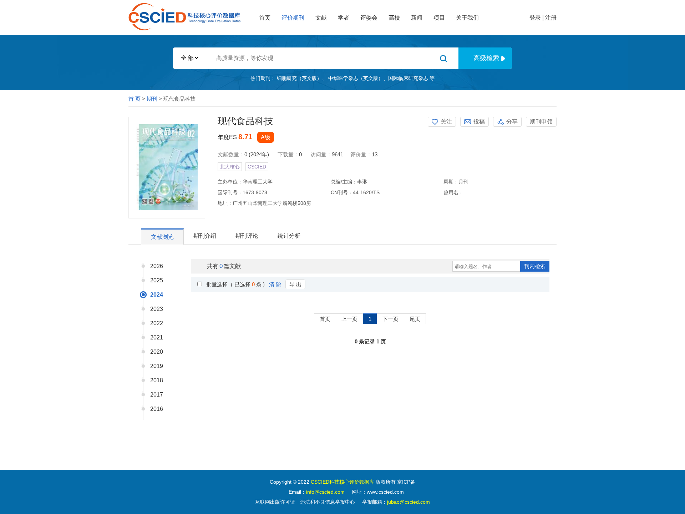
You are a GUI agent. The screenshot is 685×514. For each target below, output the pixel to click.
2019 (156, 366)
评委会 (368, 18)
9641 (337, 154)
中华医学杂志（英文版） (355, 78)
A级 (265, 137)
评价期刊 (292, 18)
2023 (156, 309)
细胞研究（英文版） (299, 78)
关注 (446, 122)
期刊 (152, 99)
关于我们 (467, 18)
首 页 (134, 99)
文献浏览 (162, 237)
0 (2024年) (256, 154)
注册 (551, 18)
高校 (394, 18)
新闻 (416, 18)
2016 (156, 409)
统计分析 (289, 236)
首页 (264, 18)
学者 (343, 18)
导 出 (295, 284)
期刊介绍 (204, 236)
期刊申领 (541, 122)
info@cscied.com (325, 492)
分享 (512, 122)
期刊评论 (246, 236)
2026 (156, 266)
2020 (156, 352)
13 (374, 154)
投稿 (479, 122)
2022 (156, 323)
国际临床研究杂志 (408, 78)
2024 (156, 295)
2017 (156, 395)
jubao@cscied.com (408, 502)
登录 (535, 18)
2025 (156, 280)
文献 (321, 18)
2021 (156, 337)
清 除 (275, 284)
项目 (439, 18)
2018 (156, 380)
